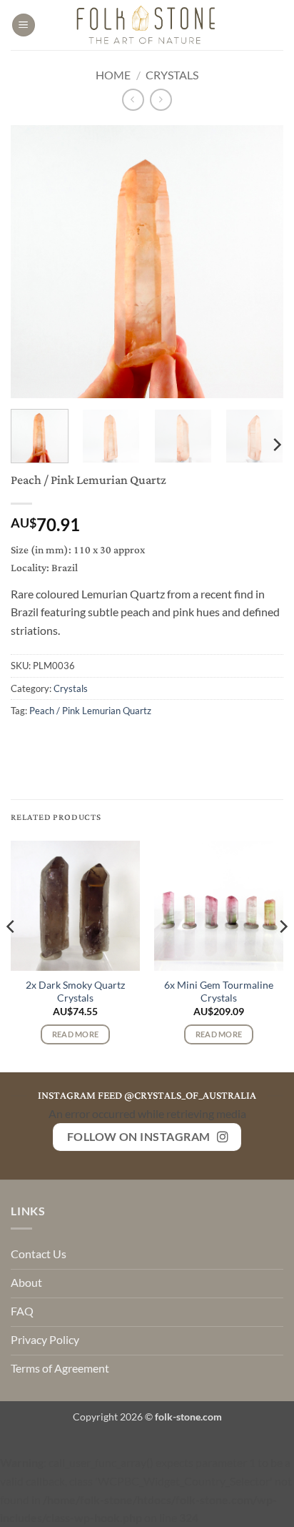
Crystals (172, 74)
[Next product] (133, 100)
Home (113, 74)
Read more (75, 1034)
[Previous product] (161, 100)
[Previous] (34, 261)
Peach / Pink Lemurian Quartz (90, 710)
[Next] (260, 261)
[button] (23, 25)
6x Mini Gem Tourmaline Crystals (218, 991)
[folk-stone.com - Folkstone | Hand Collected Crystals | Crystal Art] (147, 25)
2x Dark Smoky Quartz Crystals (75, 991)
